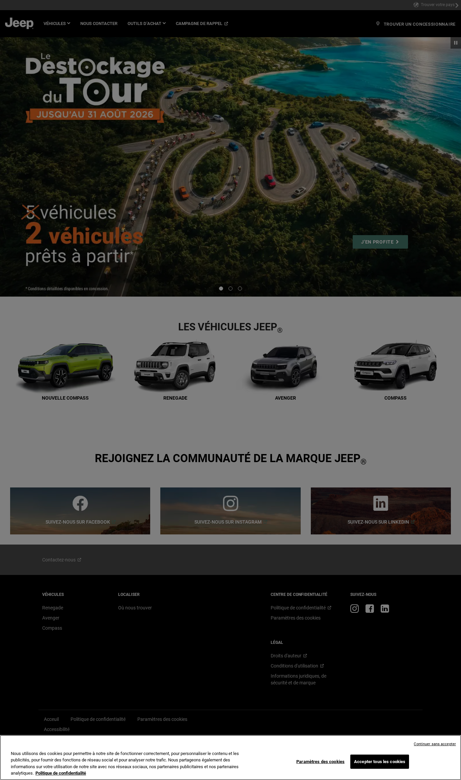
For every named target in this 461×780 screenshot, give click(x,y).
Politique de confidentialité (60, 773)
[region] (230, 757)
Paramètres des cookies (320, 761)
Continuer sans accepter (435, 744)
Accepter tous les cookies (379, 761)
